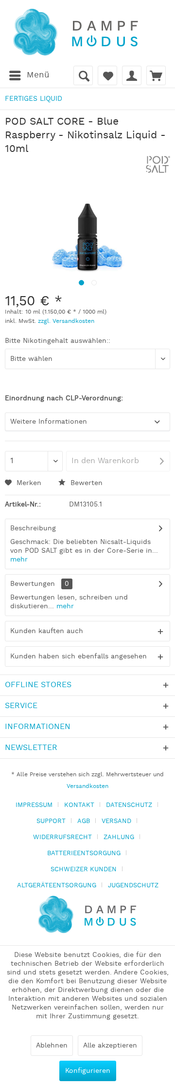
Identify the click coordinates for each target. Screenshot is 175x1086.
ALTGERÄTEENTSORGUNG (56, 885)
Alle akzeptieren (110, 1045)
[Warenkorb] (156, 75)
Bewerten (85, 483)
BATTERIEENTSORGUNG (84, 853)
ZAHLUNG (119, 837)
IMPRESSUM (34, 805)
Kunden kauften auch (46, 631)
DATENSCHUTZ (129, 805)
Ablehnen (52, 1045)
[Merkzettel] (107, 75)
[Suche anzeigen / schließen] (83, 75)
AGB (83, 821)
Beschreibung (33, 528)
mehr (19, 559)
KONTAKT (79, 805)
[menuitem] (28, 75)
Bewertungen (32, 584)
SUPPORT (51, 821)
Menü (38, 75)
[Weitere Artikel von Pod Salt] (158, 164)
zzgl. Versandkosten (66, 321)
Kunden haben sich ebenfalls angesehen (78, 656)
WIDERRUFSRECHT (62, 837)
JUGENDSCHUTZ (133, 885)
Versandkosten (87, 786)
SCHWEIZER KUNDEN (84, 869)
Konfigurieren (87, 1071)
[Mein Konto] (131, 75)
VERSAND (116, 821)
